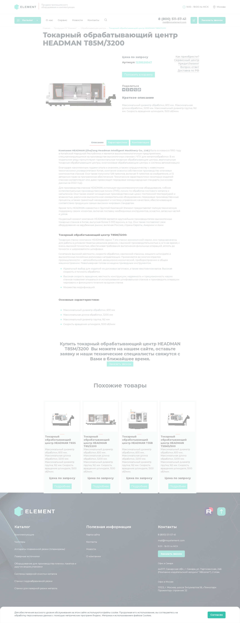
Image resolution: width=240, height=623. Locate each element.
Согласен (216, 614)
